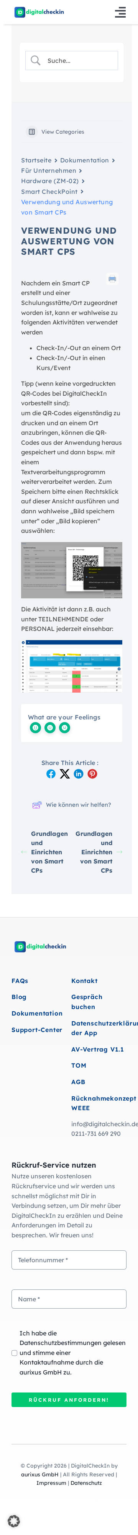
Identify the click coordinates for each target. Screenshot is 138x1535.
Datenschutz (86, 1482)
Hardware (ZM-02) (50, 181)
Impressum (51, 1482)
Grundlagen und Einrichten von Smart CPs (49, 852)
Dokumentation (84, 160)
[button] (14, 1521)
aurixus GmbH (40, 1474)
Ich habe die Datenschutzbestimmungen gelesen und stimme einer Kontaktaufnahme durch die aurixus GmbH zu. (73, 1352)
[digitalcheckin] (39, 9)
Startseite (36, 160)
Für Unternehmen (48, 170)
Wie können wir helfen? (78, 804)
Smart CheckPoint (49, 191)
